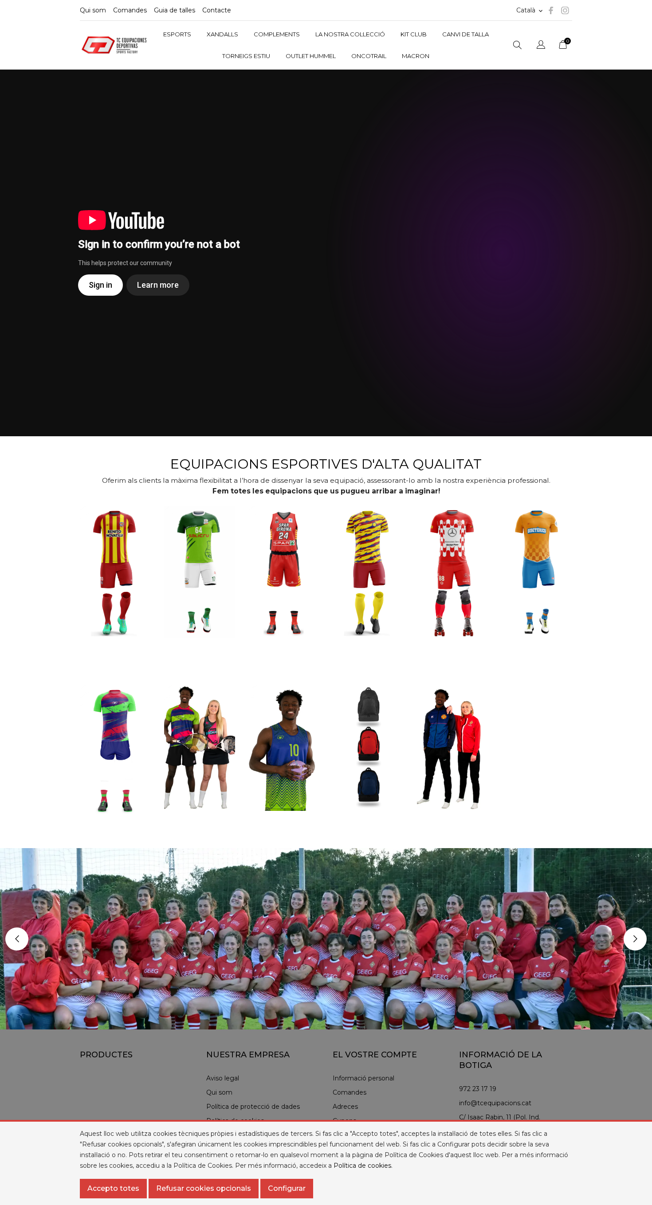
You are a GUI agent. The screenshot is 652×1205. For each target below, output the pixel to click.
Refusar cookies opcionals (203, 1188)
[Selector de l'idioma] (541, 46)
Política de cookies (362, 1166)
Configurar (287, 1188)
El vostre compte (375, 1055)
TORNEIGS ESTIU (246, 55)
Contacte (216, 10)
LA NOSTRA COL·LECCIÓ (350, 34)
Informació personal (363, 1078)
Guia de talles (174, 10)
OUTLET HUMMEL (311, 55)
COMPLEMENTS (277, 34)
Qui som (93, 10)
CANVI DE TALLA (465, 34)
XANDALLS (222, 34)
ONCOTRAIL (368, 55)
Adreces (345, 1107)
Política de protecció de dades (253, 1107)
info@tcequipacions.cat (495, 1103)
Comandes (130, 10)
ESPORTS (177, 34)
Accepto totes (113, 1188)
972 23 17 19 (477, 1089)
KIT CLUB (414, 34)
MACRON (415, 55)
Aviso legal (222, 1078)
